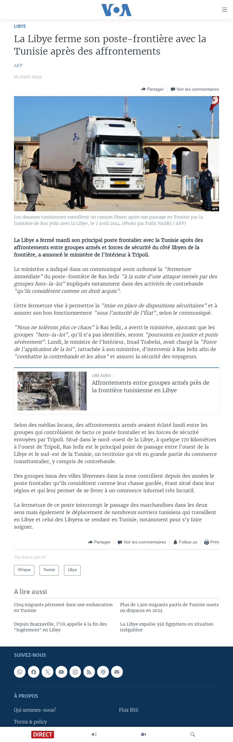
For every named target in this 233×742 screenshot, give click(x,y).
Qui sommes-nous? (35, 710)
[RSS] (89, 671)
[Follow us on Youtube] (61, 671)
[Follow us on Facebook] (33, 671)
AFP (18, 65)
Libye (20, 26)
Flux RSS (128, 710)
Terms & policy (30, 721)
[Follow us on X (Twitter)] (47, 671)
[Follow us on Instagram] (75, 671)
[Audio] (94, 734)
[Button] (152, 89)
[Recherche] (193, 734)
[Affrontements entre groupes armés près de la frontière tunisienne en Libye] (52, 391)
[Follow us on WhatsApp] (19, 671)
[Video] (143, 734)
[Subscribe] (117, 671)
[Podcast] (103, 671)
